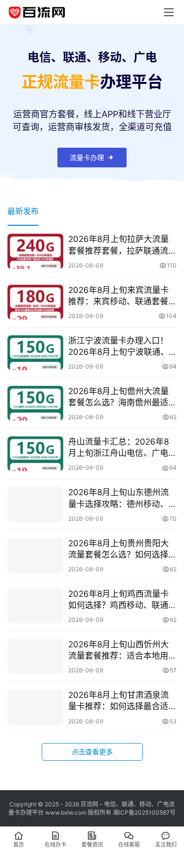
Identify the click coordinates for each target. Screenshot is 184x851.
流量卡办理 (87, 157)
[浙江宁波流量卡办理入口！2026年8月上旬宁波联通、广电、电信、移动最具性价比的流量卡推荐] (35, 352)
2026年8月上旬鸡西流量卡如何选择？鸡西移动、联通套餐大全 (122, 600)
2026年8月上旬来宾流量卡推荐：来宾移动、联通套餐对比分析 (122, 296)
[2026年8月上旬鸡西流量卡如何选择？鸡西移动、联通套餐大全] (35, 605)
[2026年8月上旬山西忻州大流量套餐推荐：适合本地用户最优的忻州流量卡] (35, 656)
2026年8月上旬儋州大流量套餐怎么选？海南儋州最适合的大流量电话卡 (122, 397)
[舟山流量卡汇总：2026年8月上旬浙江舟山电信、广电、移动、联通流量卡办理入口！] (35, 453)
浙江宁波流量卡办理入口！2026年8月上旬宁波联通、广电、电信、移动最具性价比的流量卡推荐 (122, 347)
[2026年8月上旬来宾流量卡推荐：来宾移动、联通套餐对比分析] (35, 302)
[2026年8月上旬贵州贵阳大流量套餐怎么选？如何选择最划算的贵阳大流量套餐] (35, 555)
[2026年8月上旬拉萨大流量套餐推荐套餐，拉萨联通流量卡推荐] (35, 251)
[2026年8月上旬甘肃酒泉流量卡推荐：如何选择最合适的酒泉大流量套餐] (35, 707)
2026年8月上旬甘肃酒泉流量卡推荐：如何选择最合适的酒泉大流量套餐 (122, 701)
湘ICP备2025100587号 (144, 812)
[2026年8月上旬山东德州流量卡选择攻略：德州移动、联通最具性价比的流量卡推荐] (35, 504)
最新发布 (23, 211)
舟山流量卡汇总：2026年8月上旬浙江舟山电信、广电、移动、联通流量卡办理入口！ (122, 448)
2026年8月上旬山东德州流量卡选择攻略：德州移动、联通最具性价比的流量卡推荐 (122, 498)
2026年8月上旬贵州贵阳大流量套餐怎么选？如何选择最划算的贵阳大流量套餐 (122, 549)
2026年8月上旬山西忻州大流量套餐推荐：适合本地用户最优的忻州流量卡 (122, 650)
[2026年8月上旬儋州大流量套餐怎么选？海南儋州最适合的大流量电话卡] (35, 403)
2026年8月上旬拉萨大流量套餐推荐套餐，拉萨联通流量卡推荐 (122, 245)
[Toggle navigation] (168, 12)
